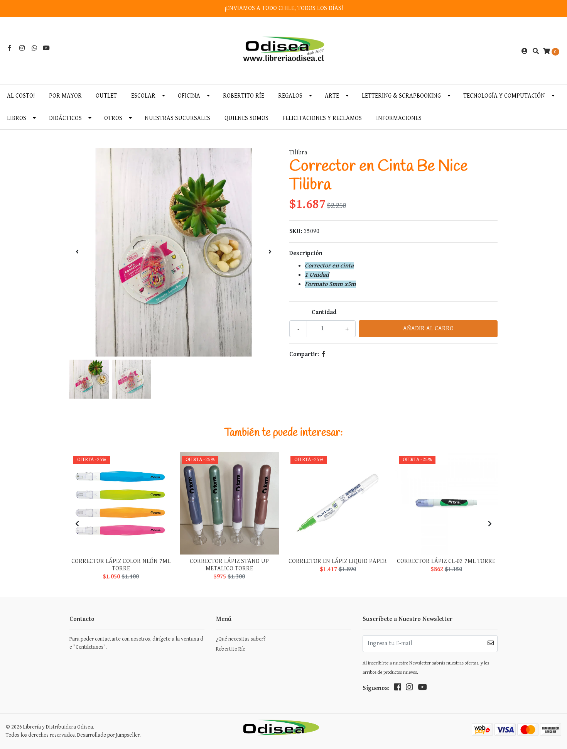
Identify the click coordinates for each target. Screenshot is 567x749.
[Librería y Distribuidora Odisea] (283, 51)
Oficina (189, 96)
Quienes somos (246, 118)
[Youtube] (46, 48)
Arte (332, 96)
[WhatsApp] (34, 48)
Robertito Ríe (243, 96)
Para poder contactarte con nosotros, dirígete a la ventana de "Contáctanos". (136, 643)
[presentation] (77, 252)
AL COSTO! (21, 96)
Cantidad (324, 312)
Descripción (305, 253)
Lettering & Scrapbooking (401, 96)
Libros (16, 118)
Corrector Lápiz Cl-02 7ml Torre (446, 561)
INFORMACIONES (399, 118)
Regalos (290, 96)
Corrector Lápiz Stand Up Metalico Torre (229, 565)
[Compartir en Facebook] (323, 354)
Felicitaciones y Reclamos (322, 118)
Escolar (143, 96)
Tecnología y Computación (504, 96)
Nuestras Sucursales (177, 118)
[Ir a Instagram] (22, 48)
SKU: (295, 231)
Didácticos (65, 118)
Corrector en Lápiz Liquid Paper (338, 561)
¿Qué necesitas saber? (240, 639)
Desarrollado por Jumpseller (108, 735)
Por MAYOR (65, 96)
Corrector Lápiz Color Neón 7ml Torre (120, 565)
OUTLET (106, 96)
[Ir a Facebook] (10, 48)
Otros (113, 118)
